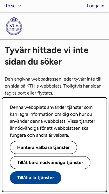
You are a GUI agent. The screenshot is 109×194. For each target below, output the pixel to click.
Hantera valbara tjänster (43, 147)
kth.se (9, 5)
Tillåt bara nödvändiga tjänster (50, 162)
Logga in (95, 5)
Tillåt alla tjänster (35, 177)
